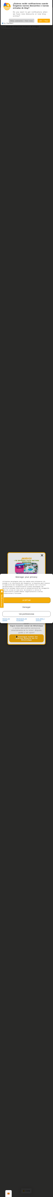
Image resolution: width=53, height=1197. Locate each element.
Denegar (26, 607)
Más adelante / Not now (21, 20)
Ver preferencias (26, 614)
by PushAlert (8, 23)
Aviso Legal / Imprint (40, 619)
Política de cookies (6, 619)
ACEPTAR (26, 600)
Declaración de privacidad (21, 619)
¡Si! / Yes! (43, 20)
